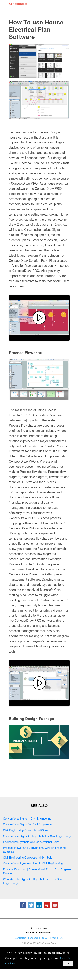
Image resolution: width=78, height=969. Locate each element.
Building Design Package (31, 718)
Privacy (52, 937)
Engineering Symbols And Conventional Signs (31, 842)
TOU (60, 937)
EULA (44, 937)
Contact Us (20, 937)
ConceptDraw (18, 4)
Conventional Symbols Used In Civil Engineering (33, 863)
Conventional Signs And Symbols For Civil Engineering (37, 836)
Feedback (33, 937)
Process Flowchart (26, 352)
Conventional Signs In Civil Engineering (27, 818)
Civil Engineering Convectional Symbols (27, 857)
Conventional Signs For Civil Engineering (28, 824)
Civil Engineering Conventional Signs (25, 830)
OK (68, 963)
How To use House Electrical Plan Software (36, 29)
